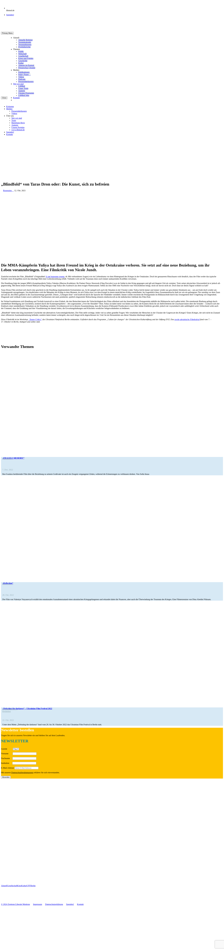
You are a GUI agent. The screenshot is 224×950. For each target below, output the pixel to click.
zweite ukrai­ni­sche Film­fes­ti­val (187, 319)
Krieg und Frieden (25, 58)
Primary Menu (7, 33)
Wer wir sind (18, 84)
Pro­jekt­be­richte (24, 47)
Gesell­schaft (23, 56)
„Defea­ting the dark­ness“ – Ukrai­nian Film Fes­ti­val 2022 (27, 708)
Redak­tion (6, 711)
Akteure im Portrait (26, 65)
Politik (21, 51)
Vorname (6, 753)
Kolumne (10, 106)
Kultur (21, 63)
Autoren (21, 91)
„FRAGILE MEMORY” (13, 458)
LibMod (21, 86)
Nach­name (6, 758)
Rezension (8, 190)
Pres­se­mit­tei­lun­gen (26, 81)
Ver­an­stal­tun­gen (24, 44)
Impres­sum (37, 904)
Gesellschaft (12, 886)
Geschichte (22, 61)
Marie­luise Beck (18, 123)
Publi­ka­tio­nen (24, 72)
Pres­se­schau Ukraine (26, 68)
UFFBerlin (31, 886)
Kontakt (16, 98)
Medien (9, 109)
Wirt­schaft (22, 54)
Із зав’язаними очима (55, 276)
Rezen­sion (7, 458)
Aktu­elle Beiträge (25, 40)
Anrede (6, 749)
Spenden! (10, 15)
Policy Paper (24, 74)
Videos (21, 77)
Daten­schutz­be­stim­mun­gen (22, 772)
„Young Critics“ (35, 319)
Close (4, 98)
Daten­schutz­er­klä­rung (54, 904)
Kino (19, 886)
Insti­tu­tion (6, 763)
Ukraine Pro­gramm (26, 93)
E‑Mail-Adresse (7, 768)
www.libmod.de (18, 130)
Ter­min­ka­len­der (24, 42)
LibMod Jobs (23, 95)
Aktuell (4, 886)
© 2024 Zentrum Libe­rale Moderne (15, 904)
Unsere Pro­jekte (17, 127)
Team (13, 120)
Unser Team (23, 88)
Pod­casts (21, 79)
